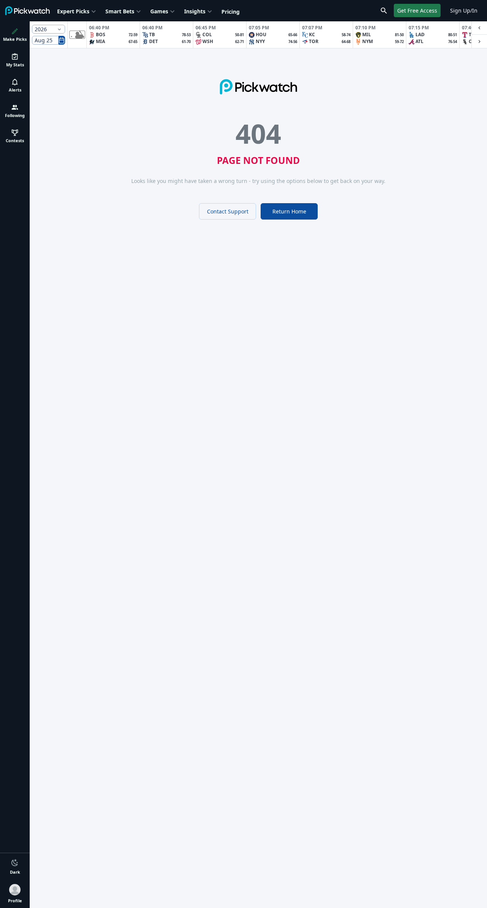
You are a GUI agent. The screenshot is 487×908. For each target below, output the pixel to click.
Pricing (230, 11)
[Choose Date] (62, 40)
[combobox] (45, 40)
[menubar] (148, 10)
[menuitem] (77, 10)
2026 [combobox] (41, 29)
